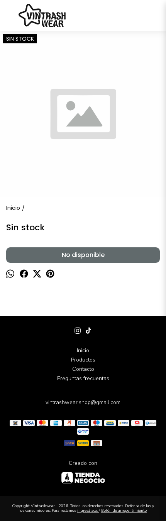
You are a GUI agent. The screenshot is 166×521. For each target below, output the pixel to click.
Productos (83, 359)
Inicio (83, 350)
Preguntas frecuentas (83, 378)
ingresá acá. (88, 510)
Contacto (83, 369)
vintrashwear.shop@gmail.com (83, 402)
